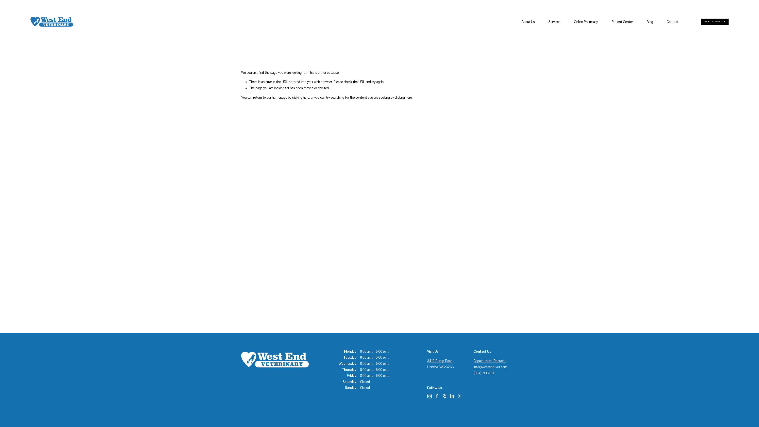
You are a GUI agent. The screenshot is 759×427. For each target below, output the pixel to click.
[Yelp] (444, 396)
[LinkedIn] (452, 396)
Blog (650, 22)
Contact (672, 22)
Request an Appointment (715, 22)
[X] (459, 396)
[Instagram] (429, 396)
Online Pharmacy (586, 22)
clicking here (300, 97)
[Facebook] (437, 396)
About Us (528, 22)
